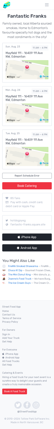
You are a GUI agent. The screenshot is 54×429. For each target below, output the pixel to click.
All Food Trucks (10, 361)
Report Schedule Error (27, 175)
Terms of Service (11, 318)
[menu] (47, 4)
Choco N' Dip (15, 270)
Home (5, 311)
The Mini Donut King (19, 274)
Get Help (7, 341)
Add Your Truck (11, 338)
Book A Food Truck (14, 391)
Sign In (6, 334)
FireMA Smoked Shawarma (23, 266)
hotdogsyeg (18, 220)
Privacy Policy (10, 321)
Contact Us (8, 314)
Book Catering (27, 186)
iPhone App (28, 237)
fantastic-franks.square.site (27, 224)
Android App (29, 248)
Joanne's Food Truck (19, 278)
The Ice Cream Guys (19, 283)
